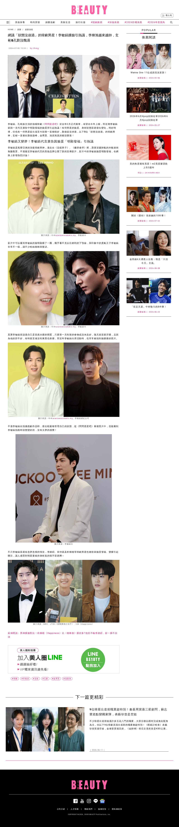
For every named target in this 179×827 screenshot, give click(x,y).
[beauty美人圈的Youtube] (82, 801)
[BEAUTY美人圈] (89, 10)
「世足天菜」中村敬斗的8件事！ (149, 306)
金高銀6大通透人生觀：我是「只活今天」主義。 (149, 261)
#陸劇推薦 (97, 22)
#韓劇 (15, 679)
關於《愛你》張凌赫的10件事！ (148, 215)
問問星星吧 (51, 124)
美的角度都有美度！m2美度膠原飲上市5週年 (149, 165)
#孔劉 (45, 679)
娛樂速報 (29, 30)
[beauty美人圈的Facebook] (76, 801)
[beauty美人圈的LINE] (96, 801)
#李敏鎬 (25, 679)
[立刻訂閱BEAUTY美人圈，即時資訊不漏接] (63, 659)
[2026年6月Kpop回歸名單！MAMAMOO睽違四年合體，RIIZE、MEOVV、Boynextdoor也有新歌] (148, 100)
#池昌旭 (67, 679)
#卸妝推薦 (113, 22)
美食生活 (65, 22)
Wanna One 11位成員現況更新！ (149, 72)
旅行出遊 (80, 22)
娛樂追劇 (50, 22)
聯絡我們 (88, 809)
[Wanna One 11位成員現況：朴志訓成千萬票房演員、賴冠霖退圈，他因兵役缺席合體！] (148, 56)
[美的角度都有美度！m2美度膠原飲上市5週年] (148, 147)
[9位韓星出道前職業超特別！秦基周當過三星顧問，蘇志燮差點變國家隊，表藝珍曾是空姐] (45, 729)
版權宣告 (102, 809)
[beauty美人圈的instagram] (89, 801)
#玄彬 (36, 679)
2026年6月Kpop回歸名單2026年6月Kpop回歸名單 (149, 118)
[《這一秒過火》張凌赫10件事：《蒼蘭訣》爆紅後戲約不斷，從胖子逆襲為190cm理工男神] (148, 199)
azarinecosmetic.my (66, 235)
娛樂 (19, 30)
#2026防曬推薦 (133, 22)
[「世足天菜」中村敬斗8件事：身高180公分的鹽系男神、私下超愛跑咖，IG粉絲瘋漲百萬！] (148, 290)
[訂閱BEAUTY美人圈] (103, 801)
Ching (36, 48)
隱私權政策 (117, 809)
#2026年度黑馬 (156, 22)
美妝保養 (20, 22)
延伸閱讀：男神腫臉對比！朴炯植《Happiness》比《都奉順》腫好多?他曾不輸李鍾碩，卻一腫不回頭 (62, 635)
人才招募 (75, 809)
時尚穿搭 (35, 22)
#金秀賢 (56, 679)
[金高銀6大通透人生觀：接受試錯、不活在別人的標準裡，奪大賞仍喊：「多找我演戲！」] (148, 243)
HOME (11, 30)
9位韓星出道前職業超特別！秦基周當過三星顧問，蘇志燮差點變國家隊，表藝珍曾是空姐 (128, 712)
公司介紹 (61, 809)
